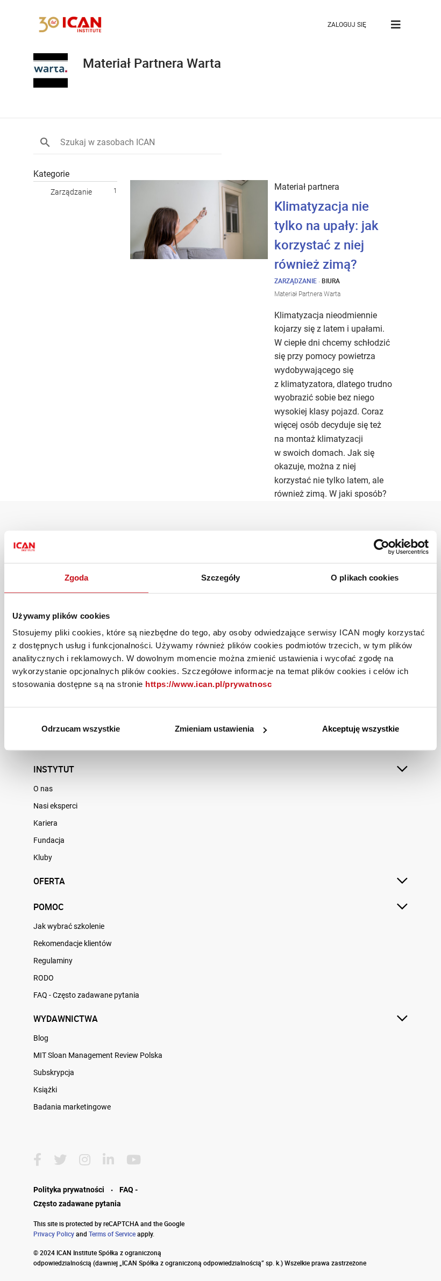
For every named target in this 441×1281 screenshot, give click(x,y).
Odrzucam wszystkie (80, 728)
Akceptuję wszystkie (360, 728)
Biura (331, 280)
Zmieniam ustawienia (214, 728)
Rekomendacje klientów (72, 943)
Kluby (42, 857)
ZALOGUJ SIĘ (347, 24)
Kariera (45, 823)
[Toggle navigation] (396, 25)
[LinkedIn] (113, 1160)
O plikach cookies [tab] (365, 577)
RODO (43, 978)
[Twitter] (64, 1160)
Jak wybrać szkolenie (68, 926)
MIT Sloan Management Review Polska (97, 1055)
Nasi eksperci (55, 805)
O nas (43, 788)
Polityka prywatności (68, 1189)
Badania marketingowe (72, 1107)
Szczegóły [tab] (220, 577)
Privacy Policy (53, 1233)
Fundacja (49, 840)
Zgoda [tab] (77, 577)
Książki (45, 1089)
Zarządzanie (71, 192)
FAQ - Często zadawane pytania (86, 995)
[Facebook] (41, 1160)
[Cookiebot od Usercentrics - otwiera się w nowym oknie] (382, 547)
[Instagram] (89, 1160)
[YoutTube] (138, 1160)
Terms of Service (112, 1233)
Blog (40, 1038)
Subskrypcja (53, 1072)
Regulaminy (53, 960)
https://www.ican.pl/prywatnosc (208, 684)
